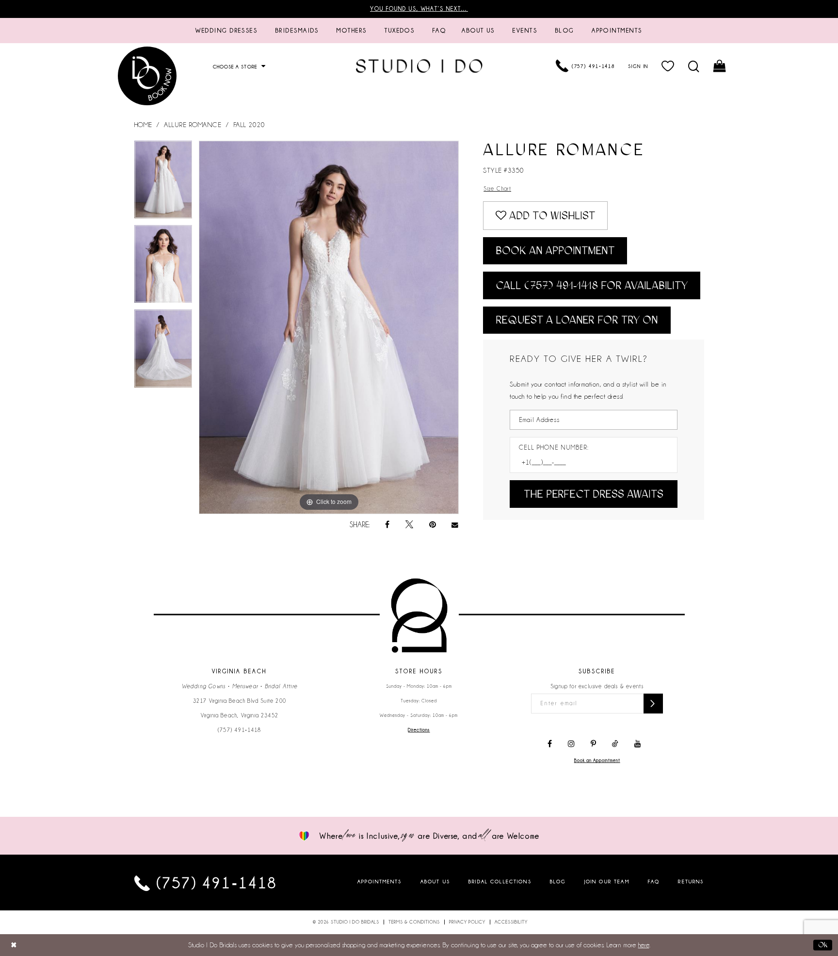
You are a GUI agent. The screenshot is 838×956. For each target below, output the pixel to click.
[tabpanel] (163, 183)
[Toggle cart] (720, 66)
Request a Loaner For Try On (577, 319)
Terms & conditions (414, 922)
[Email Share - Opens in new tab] (455, 525)
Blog (558, 881)
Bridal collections (500, 881)
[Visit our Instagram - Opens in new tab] (571, 744)
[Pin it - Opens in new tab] (432, 525)
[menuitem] (226, 30)
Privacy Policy (467, 922)
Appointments (379, 881)
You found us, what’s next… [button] (419, 9)
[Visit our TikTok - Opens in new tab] (615, 744)
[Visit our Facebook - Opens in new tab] (549, 744)
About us (435, 881)
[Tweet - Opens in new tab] (409, 525)
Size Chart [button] (497, 189)
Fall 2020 (249, 125)
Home (143, 125)
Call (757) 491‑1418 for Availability (592, 285)
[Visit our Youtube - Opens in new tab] (638, 744)
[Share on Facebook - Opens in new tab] (387, 525)
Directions (419, 730)
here (643, 945)
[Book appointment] (147, 76)
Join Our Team (606, 881)
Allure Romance (192, 125)
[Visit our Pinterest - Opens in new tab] (593, 744)
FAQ (654, 881)
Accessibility (511, 922)
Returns (691, 881)
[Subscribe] (653, 703)
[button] (668, 66)
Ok (822, 944)
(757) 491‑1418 (239, 730)
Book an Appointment (555, 250)
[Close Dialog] (14, 945)
